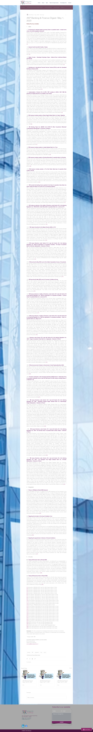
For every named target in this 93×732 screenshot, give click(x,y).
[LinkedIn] (23, 726)
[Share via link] (35, 658)
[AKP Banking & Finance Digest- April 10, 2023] (64, 674)
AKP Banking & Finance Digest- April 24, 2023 (28, 681)
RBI (32, 652)
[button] (70, 7)
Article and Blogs (48, 7)
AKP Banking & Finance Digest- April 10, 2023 (62, 681)
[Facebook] (26, 726)
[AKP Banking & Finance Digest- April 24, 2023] (29, 674)
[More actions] (65, 14)
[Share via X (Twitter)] (29, 658)
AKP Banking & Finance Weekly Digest (35, 7)
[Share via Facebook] (27, 658)
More (62, 7)
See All (70, 668)
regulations (37, 652)
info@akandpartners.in (26, 719)
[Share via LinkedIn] (32, 658)
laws (41, 652)
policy (45, 652)
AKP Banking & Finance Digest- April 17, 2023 (45, 681)
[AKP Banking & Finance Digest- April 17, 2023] (46, 674)
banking (28, 652)
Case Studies (56, 7)
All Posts (23, 7)
